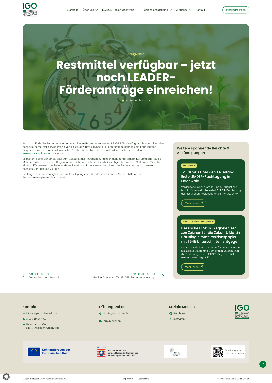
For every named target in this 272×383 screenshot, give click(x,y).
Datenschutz (143, 379)
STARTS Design (242, 379)
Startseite (72, 9)
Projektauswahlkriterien (37, 153)
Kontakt (200, 9)
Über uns (88, 9)
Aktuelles (182, 9)
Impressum (128, 379)
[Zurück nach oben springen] (262, 364)
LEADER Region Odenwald (118, 9)
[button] (6, 377)
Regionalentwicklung (155, 9)
